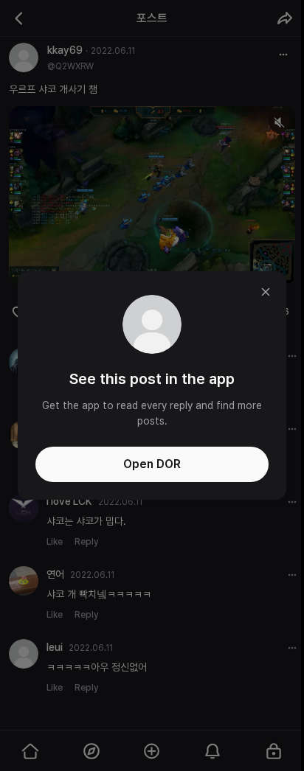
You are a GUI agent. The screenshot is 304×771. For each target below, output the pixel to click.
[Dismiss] (265, 292)
